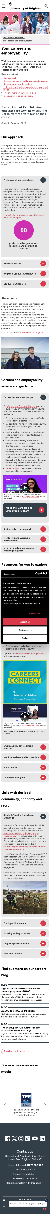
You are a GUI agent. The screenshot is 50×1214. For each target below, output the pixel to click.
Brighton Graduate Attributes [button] (19, 273)
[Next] (44, 1104)
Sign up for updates (24, 1174)
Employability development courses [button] (18, 747)
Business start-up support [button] (17, 529)
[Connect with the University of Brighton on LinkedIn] (42, 1138)
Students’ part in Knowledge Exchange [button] (18, 816)
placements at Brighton (33, 332)
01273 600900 (34, 1165)
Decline (25, 638)
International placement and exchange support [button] (18, 549)
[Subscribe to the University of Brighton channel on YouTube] (34, 1138)
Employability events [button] (14, 923)
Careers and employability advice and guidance (25, 81)
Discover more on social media (18, 96)
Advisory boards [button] (12, 263)
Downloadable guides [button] (15, 777)
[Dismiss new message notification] (46, 1200)
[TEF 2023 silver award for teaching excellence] (26, 1100)
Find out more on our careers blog (19, 93)
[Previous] (5, 1104)
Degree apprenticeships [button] (16, 943)
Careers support (12, 468)
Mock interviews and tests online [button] (21, 757)
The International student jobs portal (29, 653)
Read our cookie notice (30, 497)
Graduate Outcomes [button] (14, 284)
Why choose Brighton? (14, 37)
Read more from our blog (18, 1051)
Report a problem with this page (24, 1183)
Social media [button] (10, 767)
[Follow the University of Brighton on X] (14, 1138)
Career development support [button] (19, 397)
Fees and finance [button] (12, 953)
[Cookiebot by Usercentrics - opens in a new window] (35, 574)
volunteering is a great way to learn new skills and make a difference (24, 848)
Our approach (10, 78)
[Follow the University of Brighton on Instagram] (20, 1138)
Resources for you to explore (17, 84)
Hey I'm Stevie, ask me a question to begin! (27, 1204)
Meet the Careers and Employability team (19, 509)
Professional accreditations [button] (18, 180)
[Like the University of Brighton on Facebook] (7, 1138)
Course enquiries (24, 1169)
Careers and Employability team (22, 406)
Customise (24, 630)
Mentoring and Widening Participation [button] (16, 539)
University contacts (23, 1178)
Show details (35, 613)
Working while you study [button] (16, 933)
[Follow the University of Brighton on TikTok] (27, 1138)
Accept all (25, 622)
